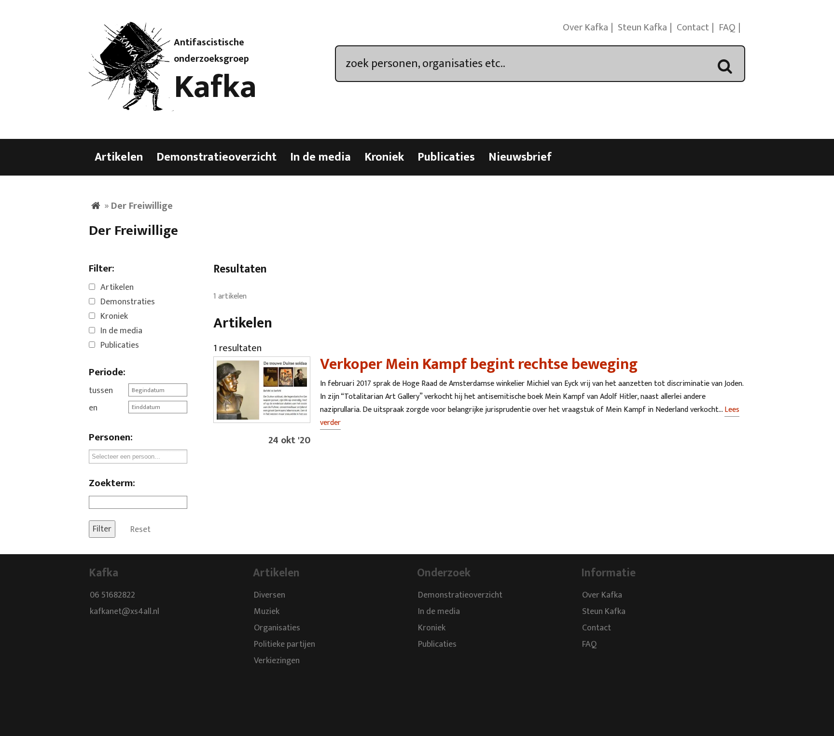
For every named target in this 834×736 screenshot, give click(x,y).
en (93, 408)
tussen (101, 390)
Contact (693, 27)
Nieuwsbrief (520, 157)
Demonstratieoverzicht (216, 157)
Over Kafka (585, 27)
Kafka (215, 87)
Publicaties (446, 157)
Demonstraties (127, 302)
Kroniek (384, 157)
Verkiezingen (277, 661)
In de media (320, 157)
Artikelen (119, 157)
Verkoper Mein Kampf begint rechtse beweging (479, 364)
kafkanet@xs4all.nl (124, 611)
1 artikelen (230, 296)
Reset (140, 529)
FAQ (727, 27)
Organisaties (277, 628)
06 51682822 (112, 595)
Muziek (266, 611)
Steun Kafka (642, 27)
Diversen (269, 595)
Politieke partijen (284, 644)
